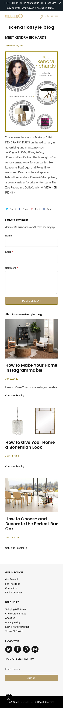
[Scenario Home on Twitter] (8, 649)
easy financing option (17, 626)
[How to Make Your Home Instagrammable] (31, 339)
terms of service (14, 631)
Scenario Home (25, 702)
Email (9, 251)
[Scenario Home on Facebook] (17, 649)
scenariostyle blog (32, 27)
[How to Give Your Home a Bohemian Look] (31, 421)
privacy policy (12, 622)
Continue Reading (15, 395)
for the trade (12, 583)
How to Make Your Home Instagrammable (31, 368)
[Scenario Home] (14, 17)
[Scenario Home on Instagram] (34, 649)
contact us (11, 588)
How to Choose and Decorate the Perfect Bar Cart (31, 524)
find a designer (13, 592)
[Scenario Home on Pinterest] (26, 649)
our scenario (12, 579)
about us (10, 618)
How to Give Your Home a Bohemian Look (30, 445)
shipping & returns (15, 609)
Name (9, 235)
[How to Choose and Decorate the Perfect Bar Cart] (31, 495)
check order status (15, 613)
